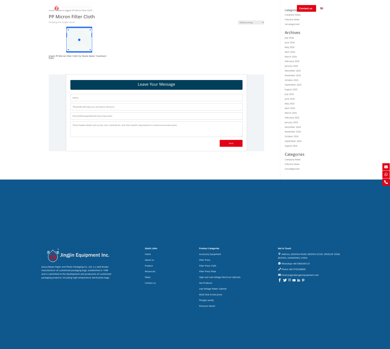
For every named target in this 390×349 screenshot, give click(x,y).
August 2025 (291, 89)
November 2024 (293, 131)
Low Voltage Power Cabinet (213, 288)
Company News (293, 14)
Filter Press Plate (207, 271)
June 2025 (290, 98)
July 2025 (289, 94)
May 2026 (289, 47)
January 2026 (291, 65)
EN (326, 8)
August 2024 (291, 145)
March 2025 (291, 112)
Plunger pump (206, 300)
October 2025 (291, 80)
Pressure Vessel (207, 305)
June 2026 (290, 42)
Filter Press (204, 259)
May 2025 (289, 103)
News (268, 8)
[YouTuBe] (294, 280)
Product (234, 8)
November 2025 (293, 75)
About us (216, 8)
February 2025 (292, 117)
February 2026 (292, 61)
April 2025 (290, 108)
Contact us (285, 8)
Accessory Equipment (210, 254)
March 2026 (291, 56)
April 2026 (290, 51)
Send (231, 143)
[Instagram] (289, 280)
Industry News (292, 19)
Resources (253, 8)
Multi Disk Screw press (210, 294)
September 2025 (293, 84)
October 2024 (291, 136)
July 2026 (289, 37)
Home (202, 8)
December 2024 (293, 127)
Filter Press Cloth (207, 265)
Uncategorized (292, 24)
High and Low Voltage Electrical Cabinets (220, 277)
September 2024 (293, 141)
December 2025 (293, 70)
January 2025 (291, 122)
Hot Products (205, 282)
